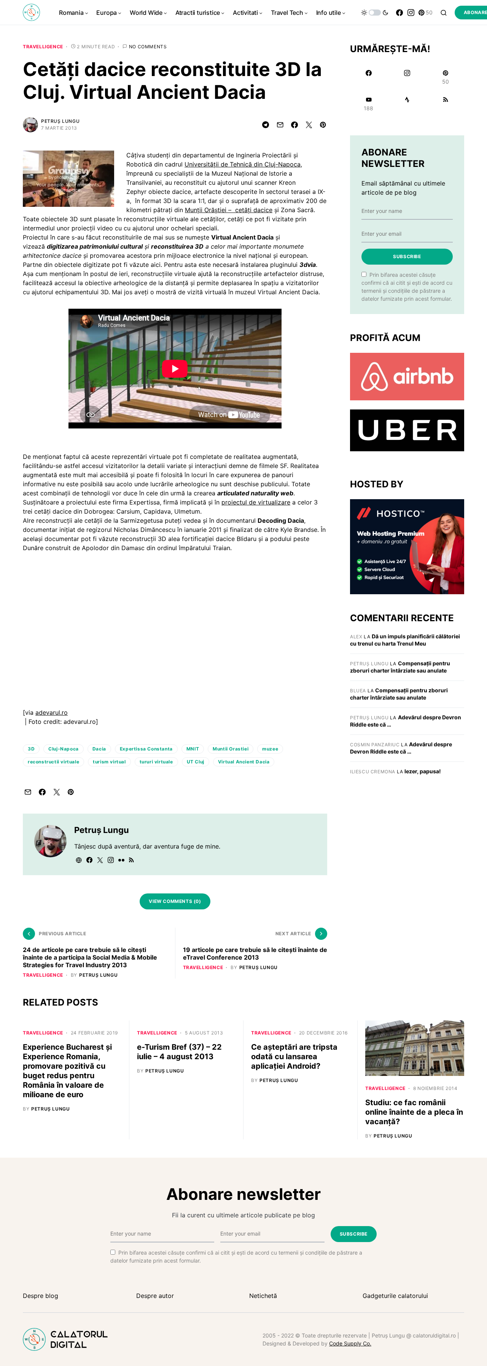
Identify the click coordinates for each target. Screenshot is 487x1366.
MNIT (192, 749)
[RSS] (446, 103)
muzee (270, 749)
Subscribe (407, 256)
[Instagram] (410, 12)
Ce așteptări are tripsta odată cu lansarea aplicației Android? (294, 1056)
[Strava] (407, 103)
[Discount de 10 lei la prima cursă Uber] (407, 430)
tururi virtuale (156, 762)
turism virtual (109, 762)
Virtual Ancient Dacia (244, 762)
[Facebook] (399, 12)
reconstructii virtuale (53, 762)
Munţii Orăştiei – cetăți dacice (228, 210)
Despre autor (155, 1295)
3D (31, 749)
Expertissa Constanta (146, 749)
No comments (148, 46)
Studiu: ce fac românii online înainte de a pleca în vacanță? (414, 1112)
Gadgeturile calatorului (395, 1295)
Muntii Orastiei (230, 749)
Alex (356, 636)
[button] (374, 12)
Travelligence (43, 46)
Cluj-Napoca (63, 749)
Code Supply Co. (350, 1343)
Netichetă (263, 1295)
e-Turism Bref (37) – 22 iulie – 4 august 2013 (179, 1051)
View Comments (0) (175, 901)
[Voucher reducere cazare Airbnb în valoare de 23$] (407, 376)
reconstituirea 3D (177, 246)
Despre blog (40, 1295)
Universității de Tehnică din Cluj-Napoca (243, 164)
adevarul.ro (51, 712)
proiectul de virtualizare (255, 502)
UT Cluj (195, 762)
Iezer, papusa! (422, 771)
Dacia (99, 749)
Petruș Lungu (60, 121)
